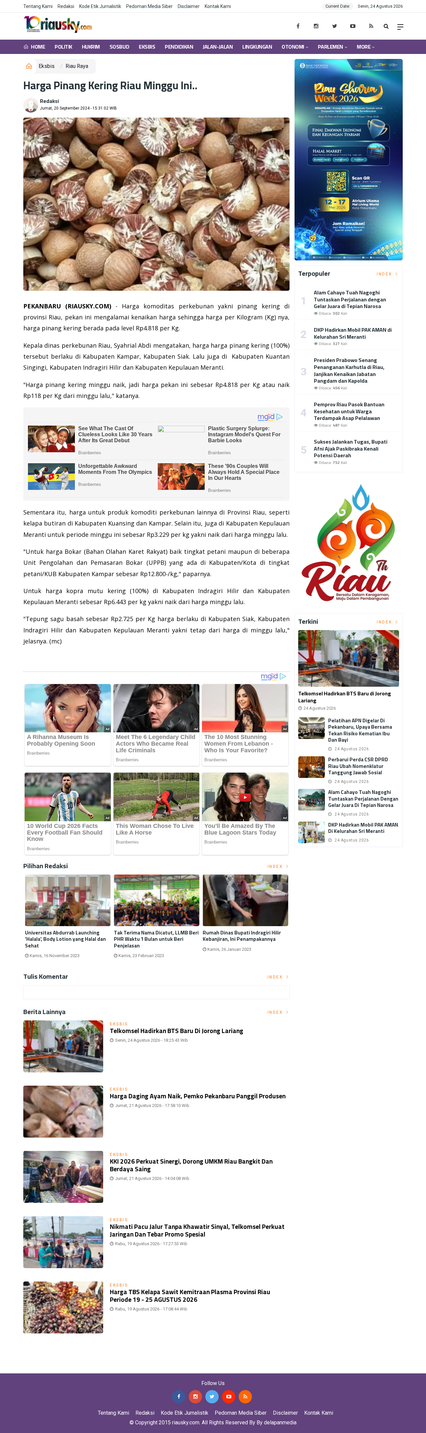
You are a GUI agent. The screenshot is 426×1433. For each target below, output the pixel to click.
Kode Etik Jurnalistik (100, 6)
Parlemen (330, 47)
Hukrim (91, 47)
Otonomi (293, 47)
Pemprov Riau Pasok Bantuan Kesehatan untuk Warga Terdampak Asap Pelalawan (349, 411)
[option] (67, 919)
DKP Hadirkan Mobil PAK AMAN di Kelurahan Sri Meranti (353, 333)
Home (37, 47)
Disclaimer (189, 6)
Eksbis (147, 47)
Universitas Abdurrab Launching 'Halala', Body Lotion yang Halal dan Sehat (65, 939)
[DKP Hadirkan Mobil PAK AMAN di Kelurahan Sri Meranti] (311, 832)
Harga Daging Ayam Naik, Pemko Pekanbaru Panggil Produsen (198, 1096)
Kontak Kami (218, 6)
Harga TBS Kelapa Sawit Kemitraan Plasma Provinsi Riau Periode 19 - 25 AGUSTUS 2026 (190, 1295)
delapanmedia (280, 1422)
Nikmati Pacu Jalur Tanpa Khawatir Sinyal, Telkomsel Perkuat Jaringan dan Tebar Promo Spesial (197, 1230)
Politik (63, 47)
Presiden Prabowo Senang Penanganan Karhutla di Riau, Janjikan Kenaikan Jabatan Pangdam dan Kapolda (349, 370)
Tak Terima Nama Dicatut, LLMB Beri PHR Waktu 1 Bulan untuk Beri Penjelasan (156, 939)
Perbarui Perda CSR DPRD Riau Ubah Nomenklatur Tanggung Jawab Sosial (358, 766)
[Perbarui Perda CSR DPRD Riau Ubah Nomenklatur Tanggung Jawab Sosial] (311, 767)
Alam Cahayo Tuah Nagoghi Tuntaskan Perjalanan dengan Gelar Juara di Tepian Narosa (350, 299)
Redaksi (66, 6)
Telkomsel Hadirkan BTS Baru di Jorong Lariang (176, 1031)
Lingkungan (257, 47)
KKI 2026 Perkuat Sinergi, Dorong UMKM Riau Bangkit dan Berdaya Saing (191, 1165)
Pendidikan (179, 47)
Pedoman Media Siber (149, 6)
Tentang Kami (38, 6)
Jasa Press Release (24, 1368)
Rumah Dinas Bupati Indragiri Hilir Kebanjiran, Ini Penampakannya (242, 935)
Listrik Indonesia (46, 658)
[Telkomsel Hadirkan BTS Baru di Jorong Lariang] (348, 658)
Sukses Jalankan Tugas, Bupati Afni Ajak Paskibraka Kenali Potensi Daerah (350, 449)
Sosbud (119, 47)
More (363, 47)
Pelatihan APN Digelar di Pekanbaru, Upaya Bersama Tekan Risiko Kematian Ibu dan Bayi (360, 730)
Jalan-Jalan (218, 47)
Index (276, 866)
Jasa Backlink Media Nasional (83, 1368)
